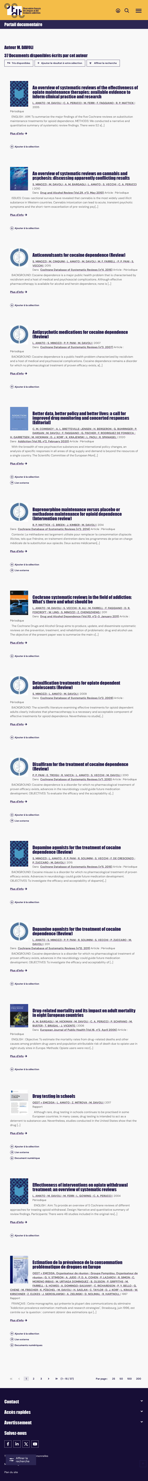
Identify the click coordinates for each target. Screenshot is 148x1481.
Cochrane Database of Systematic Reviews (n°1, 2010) (76, 779)
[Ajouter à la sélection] (12, 147)
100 (129, 1378)
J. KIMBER (73, 525)
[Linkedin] (17, 1444)
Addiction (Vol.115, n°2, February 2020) (43, 441)
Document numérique (27, 1158)
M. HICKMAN (40, 437)
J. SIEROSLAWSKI (53, 1294)
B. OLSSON (98, 1281)
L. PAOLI (91, 437)
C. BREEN (59, 525)
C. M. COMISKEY (43, 429)
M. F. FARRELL (106, 261)
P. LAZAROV (108, 1277)
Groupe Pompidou (103, 1273)
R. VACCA (67, 775)
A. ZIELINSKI (74, 1294)
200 (138, 1378)
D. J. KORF (57, 437)
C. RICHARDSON (104, 1286)
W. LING (54, 612)
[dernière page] (56, 1379)
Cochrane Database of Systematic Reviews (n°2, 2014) (54, 529)
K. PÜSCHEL (47, 1290)
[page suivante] (48, 1379)
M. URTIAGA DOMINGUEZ (72, 1281)
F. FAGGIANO (105, 103)
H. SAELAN (80, 1290)
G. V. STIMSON (54, 1277)
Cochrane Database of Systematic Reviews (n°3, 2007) (76, 347)
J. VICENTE (68, 1026)
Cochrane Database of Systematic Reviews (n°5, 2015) (76, 867)
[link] (11, 1379)
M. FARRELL (95, 608)
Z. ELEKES (33, 1294)
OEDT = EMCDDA (43, 1102)
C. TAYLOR (96, 1290)
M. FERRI (89, 103)
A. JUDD (71, 1277)
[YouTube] (35, 1444)
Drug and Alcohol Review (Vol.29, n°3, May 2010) (72, 193)
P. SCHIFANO (119, 1021)
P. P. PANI (123, 261)
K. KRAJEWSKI (75, 437)
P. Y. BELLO (124, 1286)
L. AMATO (38, 103)
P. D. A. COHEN (88, 1277)
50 (121, 1378)
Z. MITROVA (79, 1102)
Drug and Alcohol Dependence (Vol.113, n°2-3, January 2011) (79, 616)
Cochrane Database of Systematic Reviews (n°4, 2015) (76, 270)
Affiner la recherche (105, 63)
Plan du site (11, 1472)
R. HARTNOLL (111, 1294)
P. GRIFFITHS (115, 1281)
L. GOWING (83, 1196)
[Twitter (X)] (26, 1444)
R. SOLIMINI (85, 858)
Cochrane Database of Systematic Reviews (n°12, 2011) (54, 948)
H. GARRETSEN (19, 437)
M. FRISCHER (29, 1290)
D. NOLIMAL (92, 1294)
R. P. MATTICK (125, 103)
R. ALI (82, 608)
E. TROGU (53, 775)
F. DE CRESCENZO (122, 858)
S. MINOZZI (39, 184)
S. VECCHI (109, 184)
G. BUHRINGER (123, 429)
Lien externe (22, 482)
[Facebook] (8, 1444)
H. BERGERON (102, 429)
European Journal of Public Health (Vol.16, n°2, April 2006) (78, 1030)
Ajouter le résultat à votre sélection (61, 63)
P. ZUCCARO (40, 862)
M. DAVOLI (54, 103)
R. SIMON (124, 1277)
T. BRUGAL (51, 1026)
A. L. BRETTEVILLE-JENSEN (73, 429)
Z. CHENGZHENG (88, 612)
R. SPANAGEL (107, 437)
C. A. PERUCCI (72, 103)
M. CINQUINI (57, 261)
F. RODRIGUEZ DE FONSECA (116, 433)
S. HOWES (52, 1286)
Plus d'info (17, 133)
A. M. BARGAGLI (75, 184)
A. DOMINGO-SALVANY (76, 1286)
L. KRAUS (126, 1290)
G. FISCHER (88, 433)
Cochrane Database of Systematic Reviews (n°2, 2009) (76, 698)
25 (113, 1378)
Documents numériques (28, 1345)
